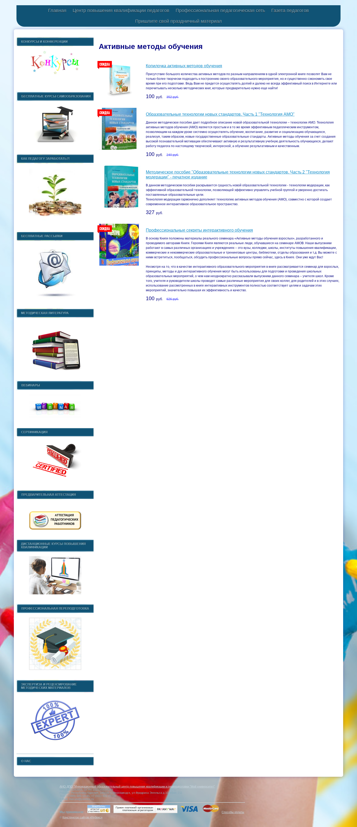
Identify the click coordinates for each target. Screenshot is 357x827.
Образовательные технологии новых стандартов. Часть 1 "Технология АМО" (220, 114)
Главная (57, 10)
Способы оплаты (233, 812)
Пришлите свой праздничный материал (178, 21)
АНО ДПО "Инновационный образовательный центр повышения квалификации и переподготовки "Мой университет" (137, 786)
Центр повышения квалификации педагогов (121, 10)
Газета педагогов (290, 10)
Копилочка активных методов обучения (184, 66)
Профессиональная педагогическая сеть (220, 10)
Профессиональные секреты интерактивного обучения (199, 230)
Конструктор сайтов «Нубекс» (82, 817)
